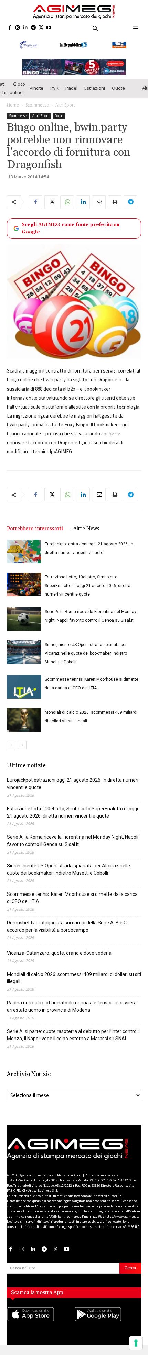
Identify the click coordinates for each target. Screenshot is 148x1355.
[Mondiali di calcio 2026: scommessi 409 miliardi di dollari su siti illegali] (24, 726)
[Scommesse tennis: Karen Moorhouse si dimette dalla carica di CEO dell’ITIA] (24, 693)
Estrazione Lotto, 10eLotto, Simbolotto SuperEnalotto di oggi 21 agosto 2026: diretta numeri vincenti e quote (87, 592)
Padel (71, 94)
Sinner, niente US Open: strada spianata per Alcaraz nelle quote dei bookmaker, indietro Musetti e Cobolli (86, 660)
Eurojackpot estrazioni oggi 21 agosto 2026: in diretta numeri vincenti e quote (72, 790)
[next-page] (22, 751)
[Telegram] (33, 28)
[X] (41, 28)
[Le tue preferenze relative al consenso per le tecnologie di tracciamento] (135, 1343)
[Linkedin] (26, 28)
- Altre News (84, 535)
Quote (118, 94)
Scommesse (37, 111)
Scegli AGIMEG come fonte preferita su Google (70, 235)
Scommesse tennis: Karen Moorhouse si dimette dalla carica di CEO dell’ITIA (72, 904)
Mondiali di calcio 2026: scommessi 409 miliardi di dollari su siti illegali (74, 984)
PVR (54, 94)
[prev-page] (11, 751)
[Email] (99, 208)
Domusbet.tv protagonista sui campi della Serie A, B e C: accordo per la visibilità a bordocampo (67, 932)
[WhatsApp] (67, 208)
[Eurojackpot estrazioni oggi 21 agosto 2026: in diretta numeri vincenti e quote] (24, 558)
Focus (59, 122)
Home (13, 111)
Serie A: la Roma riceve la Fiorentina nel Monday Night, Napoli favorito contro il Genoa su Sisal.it (72, 847)
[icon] (40, 1327)
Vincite (36, 94)
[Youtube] (49, 28)
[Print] (114, 208)
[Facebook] (10, 28)
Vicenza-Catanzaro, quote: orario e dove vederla (59, 959)
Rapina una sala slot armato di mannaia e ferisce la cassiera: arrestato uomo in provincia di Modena (72, 1013)
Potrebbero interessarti (35, 535)
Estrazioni (94, 94)
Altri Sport (65, 111)
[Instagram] (18, 28)
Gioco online (17, 94)
